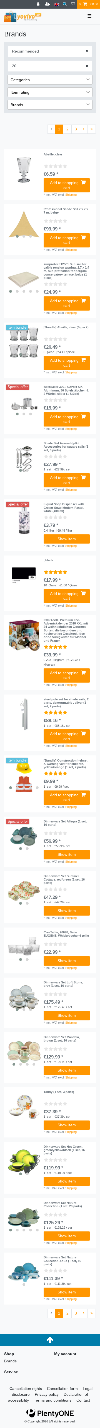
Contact (83, 1400)
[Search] (65, 4)
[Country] (56, 4)
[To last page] (91, 129)
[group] (24, 224)
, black (48, 560)
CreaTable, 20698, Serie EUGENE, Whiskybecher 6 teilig (66, 934)
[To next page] (84, 129)
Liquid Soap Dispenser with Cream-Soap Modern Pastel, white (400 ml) (64, 507)
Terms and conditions (52, 1400)
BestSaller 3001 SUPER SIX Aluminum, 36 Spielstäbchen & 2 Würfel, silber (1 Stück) (66, 390)
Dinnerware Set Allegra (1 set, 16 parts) (65, 823)
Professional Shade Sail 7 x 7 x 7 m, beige (66, 210)
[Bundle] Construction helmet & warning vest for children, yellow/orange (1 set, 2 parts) (66, 764)
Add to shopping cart (64, 185)
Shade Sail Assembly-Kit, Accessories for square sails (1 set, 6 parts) (66, 447)
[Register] (48, 4)
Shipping (71, 194)
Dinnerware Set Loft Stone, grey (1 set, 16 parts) (63, 984)
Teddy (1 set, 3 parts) (59, 1092)
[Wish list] (73, 4)
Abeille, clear (53, 154)
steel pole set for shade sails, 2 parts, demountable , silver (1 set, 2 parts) (66, 703)
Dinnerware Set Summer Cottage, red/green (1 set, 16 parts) (64, 879)
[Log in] (38, 4)
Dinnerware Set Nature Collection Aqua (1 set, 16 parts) (62, 1261)
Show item (67, 539)
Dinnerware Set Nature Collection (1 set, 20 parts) (63, 1204)
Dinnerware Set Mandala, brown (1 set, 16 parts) (62, 1038)
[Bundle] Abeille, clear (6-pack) (66, 327)
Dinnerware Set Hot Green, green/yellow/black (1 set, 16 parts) (64, 1150)
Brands (10, 1361)
